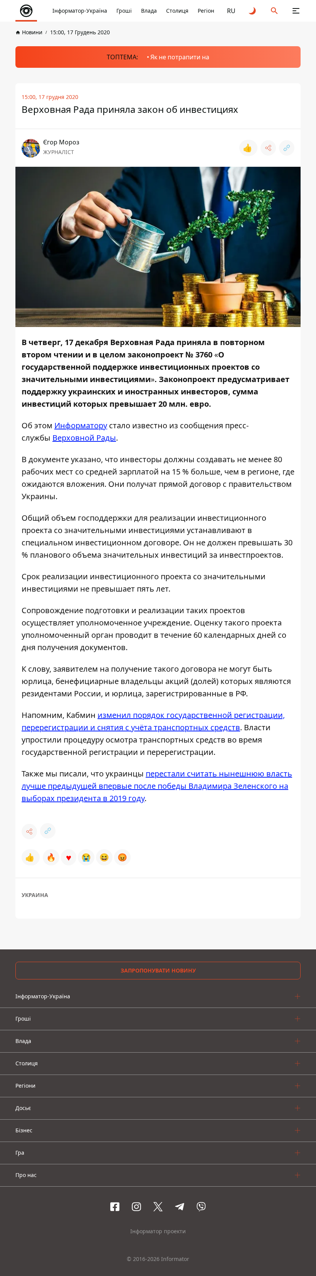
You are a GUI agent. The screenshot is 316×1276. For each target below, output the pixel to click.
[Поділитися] (268, 148)
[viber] (201, 1206)
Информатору (80, 425)
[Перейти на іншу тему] (252, 10)
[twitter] (158, 1206)
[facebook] (114, 1206)
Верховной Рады (84, 438)
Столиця (177, 10)
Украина (35, 895)
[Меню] (296, 10)
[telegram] (179, 1206)
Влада (149, 10)
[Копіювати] (286, 148)
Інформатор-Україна (79, 10)
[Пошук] (274, 10)
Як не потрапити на (179, 57)
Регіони (208, 10)
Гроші (124, 10)
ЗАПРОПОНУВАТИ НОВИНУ (158, 970)
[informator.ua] (26, 11)
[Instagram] (136, 1206)
